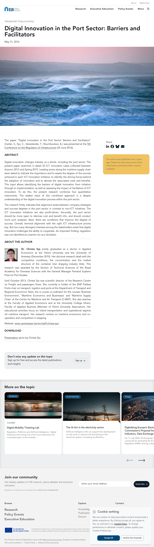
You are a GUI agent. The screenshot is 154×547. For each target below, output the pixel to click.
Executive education (102, 9)
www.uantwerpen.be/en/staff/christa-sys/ (37, 323)
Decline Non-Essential (132, 538)
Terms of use (42, 490)
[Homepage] (12, 9)
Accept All (108, 538)
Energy (127, 397)
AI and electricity (73, 397)
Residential (13, 396)
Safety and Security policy (48, 543)
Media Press (144, 3)
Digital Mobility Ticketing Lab (23, 428)
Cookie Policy (29, 543)
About (133, 3)
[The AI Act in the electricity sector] (91, 408)
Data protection (53, 490)
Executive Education (19, 519)
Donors (82, 517)
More (141, 9)
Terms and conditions (13, 543)
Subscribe (140, 484)
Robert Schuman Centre (52, 540)
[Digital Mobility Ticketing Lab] (33, 405)
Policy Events (125, 9)
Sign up (78, 361)
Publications (84, 513)
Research (80, 9)
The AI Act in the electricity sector (85, 427)
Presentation (11, 338)
